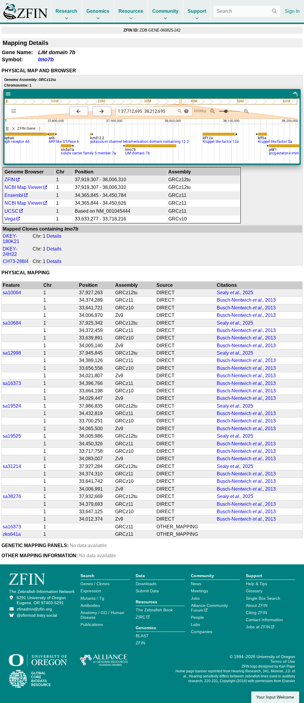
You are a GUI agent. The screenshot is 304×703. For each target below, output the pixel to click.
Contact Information (264, 619)
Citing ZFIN (256, 612)
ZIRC (140, 617)
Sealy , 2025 (235, 292)
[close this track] (13, 128)
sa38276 (12, 496)
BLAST (142, 635)
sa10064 (12, 292)
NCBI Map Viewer (23, 187)
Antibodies (90, 605)
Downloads (146, 583)
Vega (9, 218)
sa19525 (12, 436)
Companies (201, 631)
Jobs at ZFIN (258, 626)
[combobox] (247, 11)
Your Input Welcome (275, 697)
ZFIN (9, 179)
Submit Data (147, 590)
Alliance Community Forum (209, 608)
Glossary (254, 590)
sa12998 (12, 353)
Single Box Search (263, 598)
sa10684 (12, 322)
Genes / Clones (95, 583)
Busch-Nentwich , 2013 (246, 300)
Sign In (292, 11)
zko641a (12, 534)
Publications (91, 624)
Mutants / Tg (92, 598)
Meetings (199, 590)
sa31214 (12, 466)
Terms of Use (282, 661)
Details (54, 236)
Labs (195, 624)
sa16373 (12, 383)
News (196, 583)
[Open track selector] (15, 111)
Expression (90, 590)
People (197, 617)
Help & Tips (256, 583)
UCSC (11, 211)
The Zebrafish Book (154, 610)
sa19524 (12, 405)
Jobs (195, 598)
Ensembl (13, 195)
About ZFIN (256, 605)
